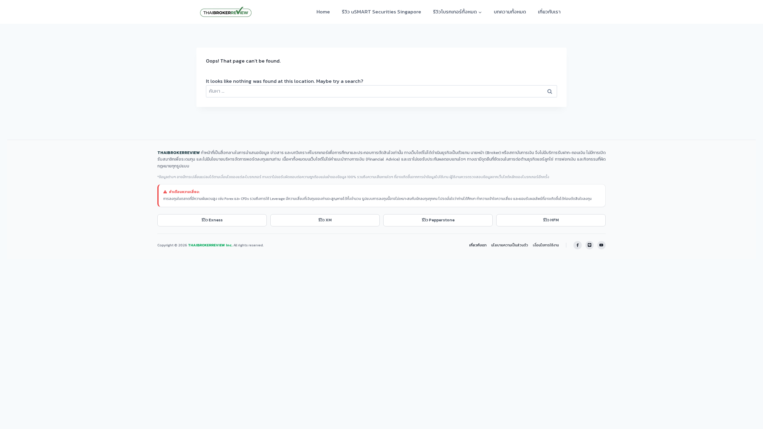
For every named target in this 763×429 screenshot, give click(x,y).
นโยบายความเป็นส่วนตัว (509, 245)
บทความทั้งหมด (510, 11)
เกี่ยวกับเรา (549, 11)
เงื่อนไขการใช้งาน (546, 245)
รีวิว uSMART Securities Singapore (381, 11)
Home (323, 11)
